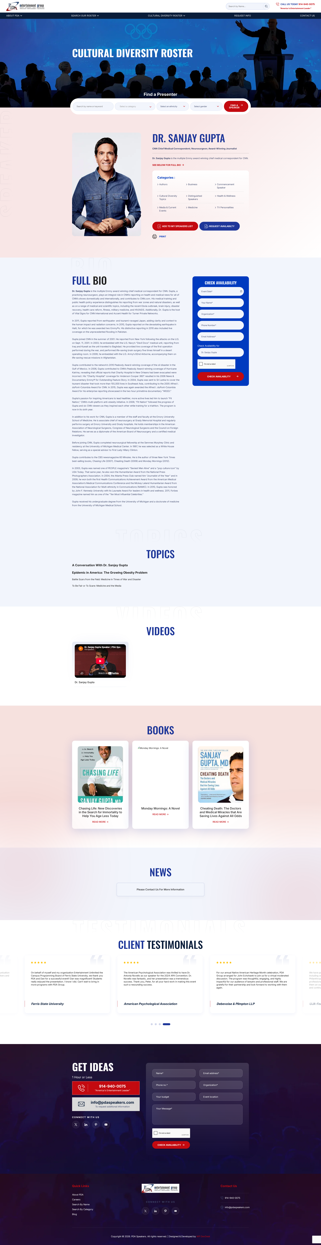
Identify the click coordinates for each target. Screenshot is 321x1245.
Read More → (100, 821)
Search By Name (81, 1204)
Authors (163, 184)
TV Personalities (225, 207)
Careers (76, 1199)
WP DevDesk (203, 1236)
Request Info (242, 15)
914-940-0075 (112, 1086)
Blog (74, 1214)
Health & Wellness (226, 195)
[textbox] (135, 106)
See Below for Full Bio (166, 165)
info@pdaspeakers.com (112, 1102)
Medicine (192, 207)
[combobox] (135, 106)
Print (162, 236)
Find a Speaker (234, 106)
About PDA (12, 15)
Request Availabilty (221, 226)
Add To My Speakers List (177, 226)
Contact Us (307, 15)
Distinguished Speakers (195, 197)
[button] (154, 1024)
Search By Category (82, 1209)
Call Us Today (297, 4)
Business (192, 184)
